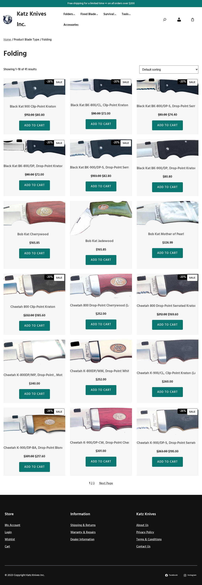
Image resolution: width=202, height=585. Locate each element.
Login (8, 532)
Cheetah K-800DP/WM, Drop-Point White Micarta (106, 371)
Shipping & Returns (82, 525)
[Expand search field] (165, 19)
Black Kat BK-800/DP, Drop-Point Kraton (33, 166)
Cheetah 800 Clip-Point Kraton (32, 307)
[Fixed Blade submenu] (97, 14)
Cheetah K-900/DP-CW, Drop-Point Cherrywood (105, 443)
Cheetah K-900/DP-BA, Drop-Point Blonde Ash (38, 448)
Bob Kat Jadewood (99, 241)
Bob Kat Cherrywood (33, 234)
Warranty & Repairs (82, 532)
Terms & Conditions (149, 539)
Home (7, 39)
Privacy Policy (145, 532)
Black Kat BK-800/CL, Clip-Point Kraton (99, 105)
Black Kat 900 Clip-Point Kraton (33, 107)
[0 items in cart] (192, 19)
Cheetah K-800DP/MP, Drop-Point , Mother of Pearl (41, 375)
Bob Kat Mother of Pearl (166, 234)
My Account (12, 525)
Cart (7, 546)
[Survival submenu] (115, 14)
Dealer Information (82, 539)
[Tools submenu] (130, 14)
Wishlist (10, 539)
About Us (142, 525)
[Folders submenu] (74, 14)
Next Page (106, 483)
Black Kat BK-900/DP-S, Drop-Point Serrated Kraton (108, 167)
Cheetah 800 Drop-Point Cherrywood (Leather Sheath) (110, 305)
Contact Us (143, 546)
